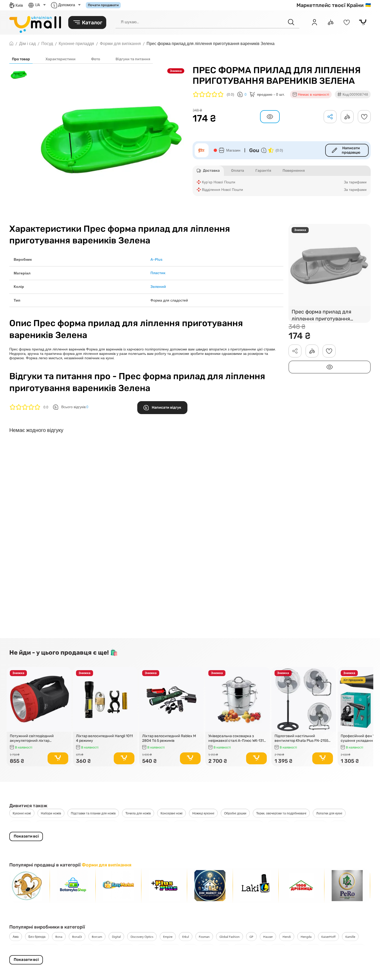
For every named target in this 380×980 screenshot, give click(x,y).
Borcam (97, 936)
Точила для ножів (138, 813)
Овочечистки (186, 825)
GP (251, 936)
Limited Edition (23, 948)
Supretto (242, 948)
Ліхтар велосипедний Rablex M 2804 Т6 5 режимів (169, 738)
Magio (126, 948)
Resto (207, 948)
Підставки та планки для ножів (93, 813)
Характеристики (60, 59)
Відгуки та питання (133, 59)
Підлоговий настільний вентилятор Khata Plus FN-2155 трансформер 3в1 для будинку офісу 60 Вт (301, 738)
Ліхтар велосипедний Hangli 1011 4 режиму (104, 738)
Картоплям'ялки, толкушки (58, 825)
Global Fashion (229, 936)
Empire (167, 936)
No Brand (146, 948)
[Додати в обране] (364, 116)
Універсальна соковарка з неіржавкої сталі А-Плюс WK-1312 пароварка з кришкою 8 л (237, 738)
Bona (58, 936)
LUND (69, 948)
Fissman (204, 936)
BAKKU (357, 948)
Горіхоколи (278, 825)
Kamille (350, 936)
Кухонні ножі (22, 813)
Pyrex (190, 948)
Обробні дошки (235, 813)
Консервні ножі (172, 813)
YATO (296, 948)
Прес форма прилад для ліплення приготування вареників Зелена (321, 316)
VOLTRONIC (334, 948)
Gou (254, 150)
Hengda (306, 936)
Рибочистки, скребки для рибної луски (233, 825)
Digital (116, 936)
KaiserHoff (328, 936)
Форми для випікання (106, 865)
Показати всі (26, 836)
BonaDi (77, 936)
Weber (278, 948)
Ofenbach (170, 948)
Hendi (287, 936)
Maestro (106, 948)
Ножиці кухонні (203, 813)
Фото (95, 59)
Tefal (261, 948)
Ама (16, 936)
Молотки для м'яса (101, 825)
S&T (224, 948)
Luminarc (49, 948)
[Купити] (58, 758)
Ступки (339, 825)
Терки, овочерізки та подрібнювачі (281, 813)
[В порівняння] (65, 680)
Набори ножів (51, 813)
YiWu (313, 948)
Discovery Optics (142, 936)
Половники (21, 825)
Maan (87, 948)
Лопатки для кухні (329, 813)
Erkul (185, 936)
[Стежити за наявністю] (329, 367)
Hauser (268, 936)
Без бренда (36, 936)
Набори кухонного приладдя (146, 825)
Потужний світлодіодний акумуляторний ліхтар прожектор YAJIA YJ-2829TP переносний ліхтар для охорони (38, 738)
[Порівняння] (331, 22)
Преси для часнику (310, 825)
